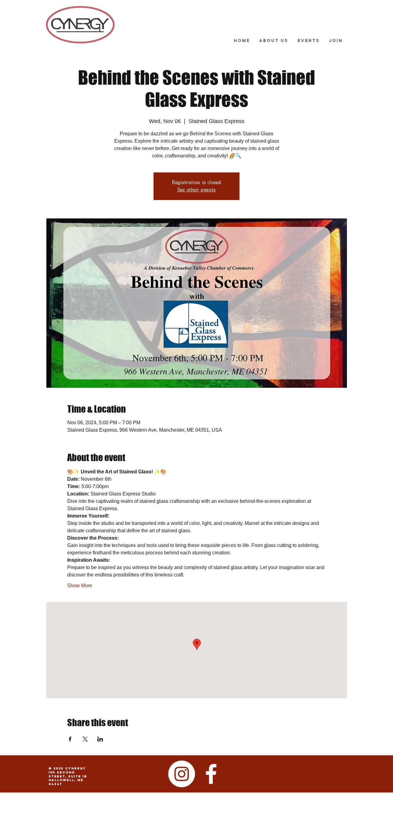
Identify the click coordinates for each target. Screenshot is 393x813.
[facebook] (211, 774)
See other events (196, 190)
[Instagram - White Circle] (181, 774)
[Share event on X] (85, 739)
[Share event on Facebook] (70, 739)
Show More (79, 585)
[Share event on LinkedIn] (100, 739)
